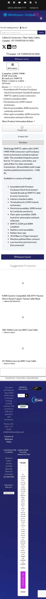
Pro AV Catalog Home (9, 27)
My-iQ (24, 27)
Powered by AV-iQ (32, 378)
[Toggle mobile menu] (41, 18)
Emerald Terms (10, 378)
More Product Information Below (17, 121)
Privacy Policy (21, 378)
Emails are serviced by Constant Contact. (23, 561)
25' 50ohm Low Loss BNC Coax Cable (19, 361)
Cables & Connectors (11, 37)
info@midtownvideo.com (14, 432)
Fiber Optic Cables (31, 37)
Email (23, 463)
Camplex (6, 40)
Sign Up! (23, 580)
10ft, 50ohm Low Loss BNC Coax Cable (20, 329)
